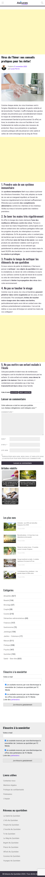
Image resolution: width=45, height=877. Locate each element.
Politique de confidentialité (13, 790)
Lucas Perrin (15, 69)
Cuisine (6, 614)
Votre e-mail (8, 677)
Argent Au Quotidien (10, 843)
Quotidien (14, 392)
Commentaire (7, 412)
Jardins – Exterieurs (11, 636)
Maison (6, 641)
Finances (7, 623)
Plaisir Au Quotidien (10, 847)
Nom (3, 439)
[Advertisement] (22, 31)
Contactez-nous (9, 781)
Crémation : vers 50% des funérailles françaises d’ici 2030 (27, 524)
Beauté (6, 600)
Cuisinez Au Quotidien (11, 856)
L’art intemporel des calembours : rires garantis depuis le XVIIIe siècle (27, 572)
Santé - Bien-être (25, 392)
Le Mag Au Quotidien (11, 838)
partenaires (15, 700)
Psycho (6, 650)
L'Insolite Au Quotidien (12, 829)
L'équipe (6, 799)
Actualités (7, 596)
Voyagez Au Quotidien (11, 861)
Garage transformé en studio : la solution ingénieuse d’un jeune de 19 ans (28, 560)
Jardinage (7, 632)
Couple (6, 609)
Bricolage (7, 605)
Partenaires (7, 794)
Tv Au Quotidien (9, 834)
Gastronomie (8, 627)
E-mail (4, 444)
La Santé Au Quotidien (11, 816)
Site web (4, 450)
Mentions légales (10, 785)
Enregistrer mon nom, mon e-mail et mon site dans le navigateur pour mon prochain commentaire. (23, 457)
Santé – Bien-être (10, 659)
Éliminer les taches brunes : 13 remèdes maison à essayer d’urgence (27, 548)
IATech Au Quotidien (11, 852)
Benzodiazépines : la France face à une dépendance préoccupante (27, 536)
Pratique (7, 645)
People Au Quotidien (11, 825)
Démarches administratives (14, 618)
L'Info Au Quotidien (10, 820)
